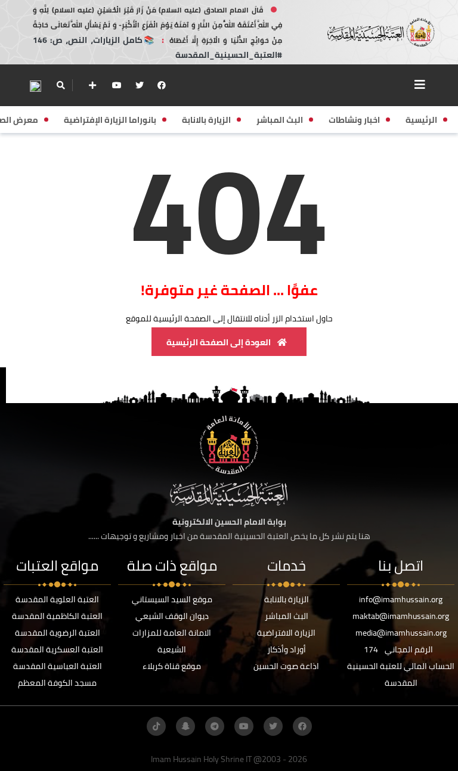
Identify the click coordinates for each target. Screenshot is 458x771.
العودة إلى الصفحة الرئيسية (219, 342)
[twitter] (139, 85)
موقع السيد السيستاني (172, 599)
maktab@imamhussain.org (400, 616)
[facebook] (161, 85)
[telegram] (214, 726)
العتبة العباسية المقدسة (57, 666)
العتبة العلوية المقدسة (57, 599)
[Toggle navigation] (420, 84)
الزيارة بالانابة (286, 599)
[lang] (35, 85)
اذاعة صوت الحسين (286, 666)
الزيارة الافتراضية (286, 632)
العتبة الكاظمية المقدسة (57, 616)
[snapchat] (185, 726)
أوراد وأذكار (286, 649)
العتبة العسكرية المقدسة (57, 649)
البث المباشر (286, 616)
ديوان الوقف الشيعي (172, 616)
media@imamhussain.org (401, 632)
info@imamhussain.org (400, 599)
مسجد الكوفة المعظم (57, 683)
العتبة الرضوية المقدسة (57, 632)
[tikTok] (156, 726)
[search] (60, 85)
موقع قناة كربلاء (172, 666)
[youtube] (117, 85)
